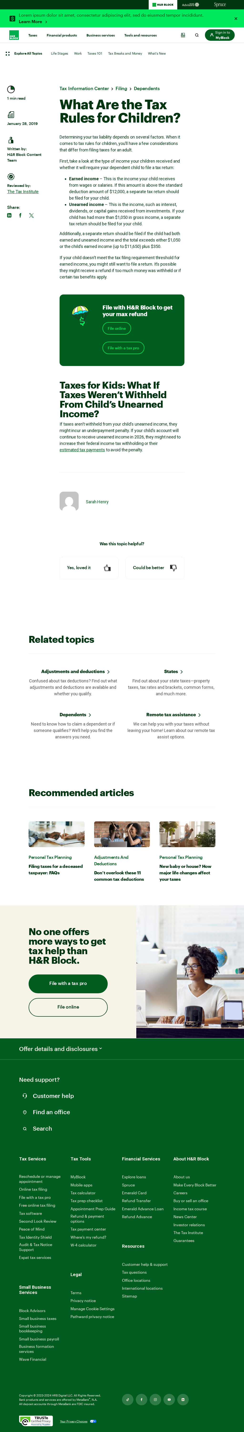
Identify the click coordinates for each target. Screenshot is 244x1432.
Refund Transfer (136, 1200)
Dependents (73, 714)
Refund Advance (137, 1216)
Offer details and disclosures (58, 1049)
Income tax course (190, 1208)
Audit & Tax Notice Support (35, 1247)
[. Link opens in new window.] (36, 1421)
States (171, 671)
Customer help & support (145, 1264)
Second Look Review (37, 1221)
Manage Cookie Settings (93, 1308)
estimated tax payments (82, 449)
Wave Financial (32, 1359)
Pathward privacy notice (92, 1316)
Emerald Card (134, 1192)
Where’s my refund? (88, 1237)
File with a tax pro (123, 348)
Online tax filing (33, 1189)
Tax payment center (88, 1229)
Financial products (62, 35)
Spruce (128, 1185)
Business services (100, 35)
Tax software (30, 1213)
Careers (180, 1192)
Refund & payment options (87, 1218)
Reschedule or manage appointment (40, 1179)
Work (77, 53)
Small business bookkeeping (32, 1328)
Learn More (31, 22)
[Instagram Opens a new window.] (155, 1399)
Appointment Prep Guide (93, 1208)
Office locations (136, 1280)
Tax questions (134, 1272)
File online (117, 328)
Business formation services (36, 1349)
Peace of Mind (32, 1229)
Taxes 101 (94, 53)
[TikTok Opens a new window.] (127, 1399)
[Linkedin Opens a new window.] (183, 1399)
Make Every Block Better (194, 1185)
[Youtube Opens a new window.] (169, 1399)
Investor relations (189, 1224)
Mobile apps (81, 1185)
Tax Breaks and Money (125, 53)
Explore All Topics (28, 53)
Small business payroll (39, 1339)
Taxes (32, 35)
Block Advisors (32, 1310)
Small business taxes (37, 1318)
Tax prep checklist (87, 1200)
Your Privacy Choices (73, 1421)
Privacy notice (83, 1300)
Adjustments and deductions (73, 671)
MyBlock (78, 1176)
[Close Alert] (236, 18)
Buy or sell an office (190, 1200)
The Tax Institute (23, 191)
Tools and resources (140, 35)
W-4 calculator (84, 1245)
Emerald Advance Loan (143, 1208)
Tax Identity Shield (35, 1237)
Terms (76, 1292)
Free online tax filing (37, 1205)
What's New (157, 53)
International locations (142, 1288)
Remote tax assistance (171, 714)
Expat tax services (35, 1257)
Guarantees (183, 1240)
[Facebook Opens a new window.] (141, 1399)
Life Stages (59, 53)
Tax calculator (83, 1192)
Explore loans (134, 1176)
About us (181, 1176)
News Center (185, 1216)
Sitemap (129, 1296)
